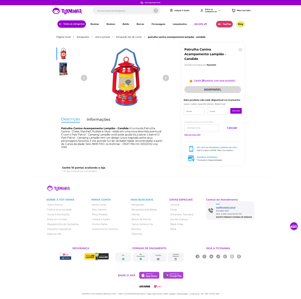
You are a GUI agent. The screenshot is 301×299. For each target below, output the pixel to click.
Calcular (232, 127)
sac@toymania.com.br (225, 207)
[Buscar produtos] (155, 10)
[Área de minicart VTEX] (241, 10)
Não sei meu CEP (192, 135)
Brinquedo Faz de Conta (129, 37)
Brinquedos (83, 37)
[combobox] (127, 10)
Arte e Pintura (102, 37)
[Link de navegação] (66, 10)
